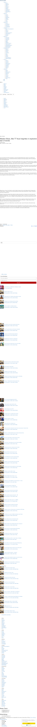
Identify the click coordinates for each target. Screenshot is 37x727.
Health (7, 7)
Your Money (7, 26)
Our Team (3, 706)
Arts (6, 53)
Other (7, 21)
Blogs (6, 41)
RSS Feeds (3, 703)
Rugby (7, 18)
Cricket (7, 16)
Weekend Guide (8, 58)
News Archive (4, 700)
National (7, 4)
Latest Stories (6, 92)
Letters (7, 40)
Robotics (7, 66)
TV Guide (7, 52)
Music (3, 667)
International (8, 9)
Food (6, 74)
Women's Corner (8, 43)
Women (7, 73)
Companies (7, 24)
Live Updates (5, 274)
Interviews (7, 38)
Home (5, 83)
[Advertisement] (18, 115)
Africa (7, 5)
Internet (7, 62)
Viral (6, 78)
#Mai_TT (9, 225)
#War (12, 225)
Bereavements (8, 46)
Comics (7, 34)
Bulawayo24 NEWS (3, 0)
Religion (7, 8)
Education (7, 6)
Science (7, 67)
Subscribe (18, 282)
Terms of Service (33, 717)
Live (6, 12)
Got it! (29, 723)
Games (7, 51)
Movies (7, 50)
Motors (7, 60)
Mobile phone (8, 63)
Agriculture (7, 10)
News (5, 2)
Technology (5, 90)
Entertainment (6, 48)
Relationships (8, 33)
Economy (7, 25)
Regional (5, 99)
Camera (7, 61)
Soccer (7, 15)
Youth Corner (8, 44)
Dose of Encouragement (9, 28)
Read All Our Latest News (6, 614)
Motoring (7, 72)
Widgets (3, 701)
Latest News (4, 94)
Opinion (5, 36)
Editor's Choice (9, 94)
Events (7, 56)
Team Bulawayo (8, 57)
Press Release (8, 11)
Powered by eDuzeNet (3, 719)
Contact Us (3, 705)
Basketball (7, 17)
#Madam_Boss (5, 225)
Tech (5, 59)
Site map (3, 702)
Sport (3, 690)
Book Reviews (8, 47)
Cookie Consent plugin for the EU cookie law (28, 725)
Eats (6, 29)
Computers (7, 64)
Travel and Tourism (9, 32)
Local (6, 3)
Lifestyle (5, 27)
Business (5, 22)
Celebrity (7, 49)
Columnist (7, 37)
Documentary (8, 77)
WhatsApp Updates (9, 45)
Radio (7, 54)
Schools (7, 19)
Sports (5, 13)
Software (7, 65)
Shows (7, 55)
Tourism (7, 75)
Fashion (7, 30)
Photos (7, 35)
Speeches (7, 39)
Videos (5, 69)
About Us (3, 704)
